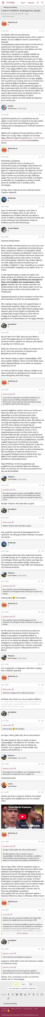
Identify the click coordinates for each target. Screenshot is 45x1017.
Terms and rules (16, 1009)
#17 (42, 792)
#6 (43, 333)
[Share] (39, 31)
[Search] (42, 2)
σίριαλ (27, 14)
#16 (42, 764)
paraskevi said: (8, 490)
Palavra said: (7, 522)
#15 (42, 721)
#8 (43, 485)
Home (4, 1011)
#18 (42, 842)
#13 (42, 664)
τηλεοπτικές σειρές (8, 16)
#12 (42, 612)
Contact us (5, 1009)
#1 (43, 31)
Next (23, 984)
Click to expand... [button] (22, 933)
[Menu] (3, 2)
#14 (42, 685)
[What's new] (37, 2)
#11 (42, 581)
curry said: (6, 914)
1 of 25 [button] (16, 984)
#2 (43, 114)
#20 (42, 949)
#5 (43, 237)
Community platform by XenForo (20, 1015)
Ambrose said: (7, 394)
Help (36, 1009)
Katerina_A (6, 14)
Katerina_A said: (8, 768)
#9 (43, 518)
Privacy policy (28, 1009)
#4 (43, 206)
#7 (43, 389)
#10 (42, 551)
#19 (42, 910)
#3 (43, 157)
